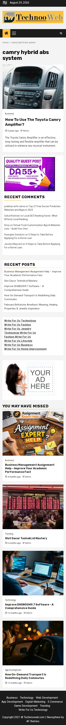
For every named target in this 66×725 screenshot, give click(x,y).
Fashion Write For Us (17, 336)
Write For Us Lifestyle (18, 340)
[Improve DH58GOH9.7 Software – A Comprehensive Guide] (33, 573)
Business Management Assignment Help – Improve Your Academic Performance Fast (29, 468)
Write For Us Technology (20, 320)
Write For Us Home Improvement (25, 349)
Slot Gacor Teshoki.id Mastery (20, 280)
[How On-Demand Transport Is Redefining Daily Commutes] (33, 643)
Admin (26, 131)
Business (9, 113)
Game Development (26, 705)
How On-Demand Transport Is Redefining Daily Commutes (25, 676)
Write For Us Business (18, 345)
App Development (13, 670)
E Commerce (55, 701)
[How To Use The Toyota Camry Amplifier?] (33, 86)
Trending (9, 534)
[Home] (6, 33)
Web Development (47, 697)
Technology (10, 600)
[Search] (61, 33)
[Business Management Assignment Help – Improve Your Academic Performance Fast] (33, 433)
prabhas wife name (14, 206)
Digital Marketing (35, 701)
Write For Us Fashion (17, 324)
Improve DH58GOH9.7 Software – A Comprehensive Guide (29, 606)
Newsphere (53, 717)
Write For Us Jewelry (17, 328)
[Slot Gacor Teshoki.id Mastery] (33, 507)
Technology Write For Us (20, 332)
